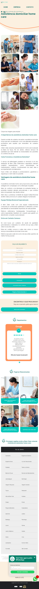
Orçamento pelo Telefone (19, 285)
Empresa (17, 7)
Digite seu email (19, 252)
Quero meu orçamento (19, 309)
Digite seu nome (19, 248)
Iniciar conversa (22, 572)
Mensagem (19, 261)
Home (6, 7)
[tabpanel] (19, 342)
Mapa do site (19, 577)
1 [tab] (19, 362)
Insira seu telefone (15, 565)
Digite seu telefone (19, 257)
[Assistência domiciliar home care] (10, 44)
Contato (29, 7)
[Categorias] (4, 12)
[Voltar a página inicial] (19, 2)
